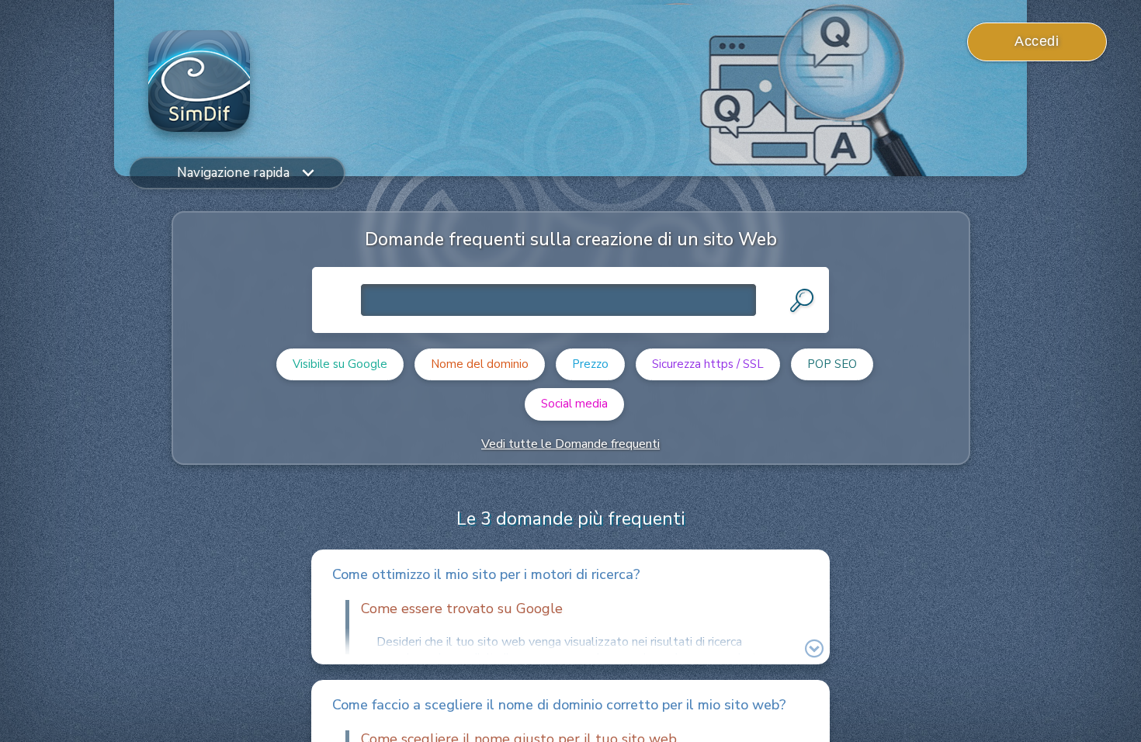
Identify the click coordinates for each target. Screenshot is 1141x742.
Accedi (1036, 41)
